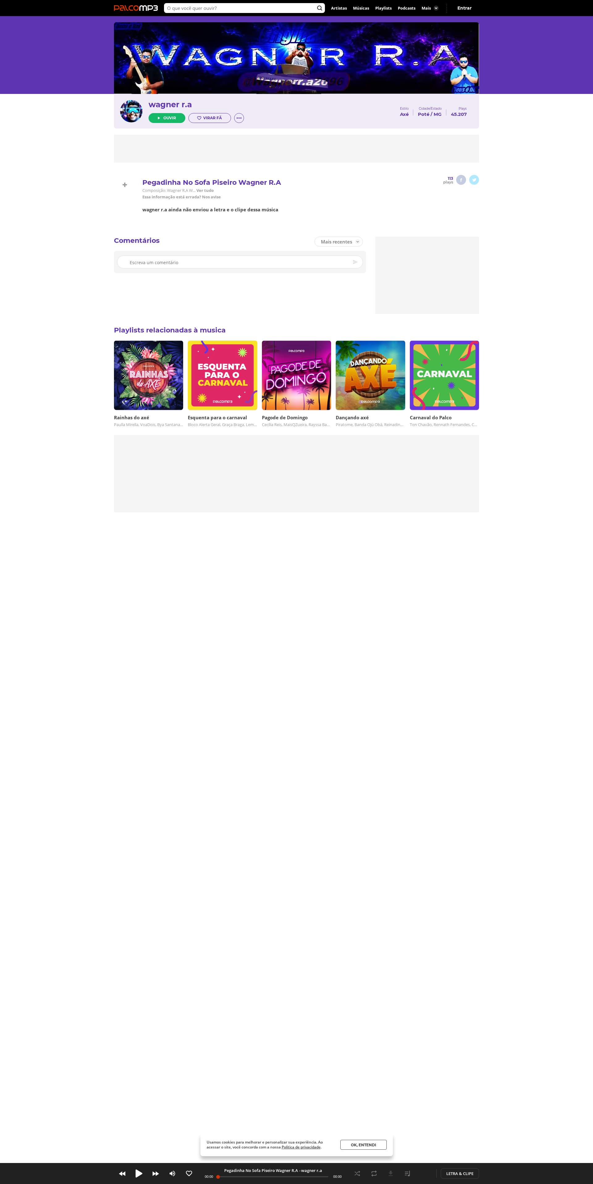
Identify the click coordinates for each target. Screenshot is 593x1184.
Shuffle (357, 1173)
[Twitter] (474, 180)
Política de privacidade (301, 1147)
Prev (122, 1173)
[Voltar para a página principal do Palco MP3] (137, 8)
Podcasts (406, 8)
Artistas (339, 8)
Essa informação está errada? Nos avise (181, 197)
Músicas (361, 8)
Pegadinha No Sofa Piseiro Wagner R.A (261, 1170)
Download (390, 1173)
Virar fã (212, 118)
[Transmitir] (424, 1173)
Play (139, 1173)
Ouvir (169, 118)
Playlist (407, 1173)
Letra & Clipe (459, 1173)
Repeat (374, 1173)
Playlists (383, 8)
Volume (172, 1173)
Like (189, 1173)
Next (155, 1173)
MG (438, 114)
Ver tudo (205, 190)
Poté (423, 114)
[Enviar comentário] (356, 262)
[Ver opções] (239, 118)
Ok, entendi (363, 1145)
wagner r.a (170, 104)
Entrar (464, 8)
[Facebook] (461, 180)
